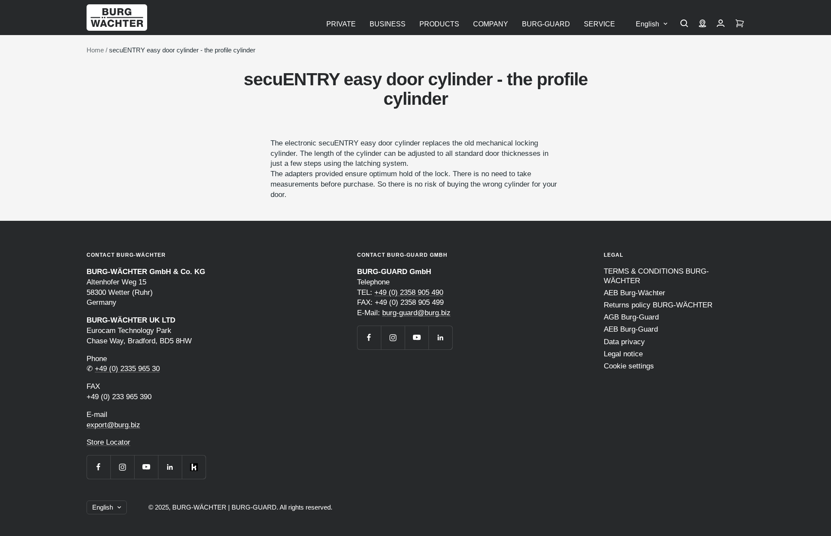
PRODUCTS (439, 24)
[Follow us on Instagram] (122, 467)
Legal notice (623, 354)
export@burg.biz (113, 425)
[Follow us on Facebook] (98, 467)
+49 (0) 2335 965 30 (127, 369)
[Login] (721, 24)
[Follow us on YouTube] (146, 467)
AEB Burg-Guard (631, 329)
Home (95, 50)
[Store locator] (702, 24)
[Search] (684, 24)
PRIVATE (341, 24)
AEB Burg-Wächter (634, 293)
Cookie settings (629, 366)
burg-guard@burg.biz (416, 313)
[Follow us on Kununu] (194, 467)
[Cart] (739, 24)
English (647, 24)
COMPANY (490, 24)
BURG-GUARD (546, 24)
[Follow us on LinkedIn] (170, 467)
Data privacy (624, 342)
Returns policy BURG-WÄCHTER (658, 305)
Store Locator (108, 442)
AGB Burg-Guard (631, 317)
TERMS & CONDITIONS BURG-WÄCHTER (656, 276)
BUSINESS (388, 24)
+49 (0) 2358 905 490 (408, 292)
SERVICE (599, 24)
